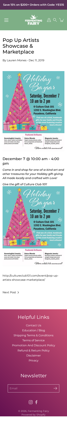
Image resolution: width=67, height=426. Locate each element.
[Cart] (61, 20)
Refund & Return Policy (34, 350)
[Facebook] (36, 402)
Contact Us (33, 325)
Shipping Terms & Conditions (33, 335)
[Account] (49, 20)
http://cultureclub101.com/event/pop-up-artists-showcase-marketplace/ (33, 219)
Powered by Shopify (33, 414)
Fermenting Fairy (38, 411)
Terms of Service (33, 340)
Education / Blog (33, 330)
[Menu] (6, 20)
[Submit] (55, 388)
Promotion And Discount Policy (33, 345)
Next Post (9, 292)
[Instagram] (31, 402)
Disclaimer (33, 355)
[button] (55, 20)
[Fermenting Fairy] (34, 20)
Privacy (33, 360)
